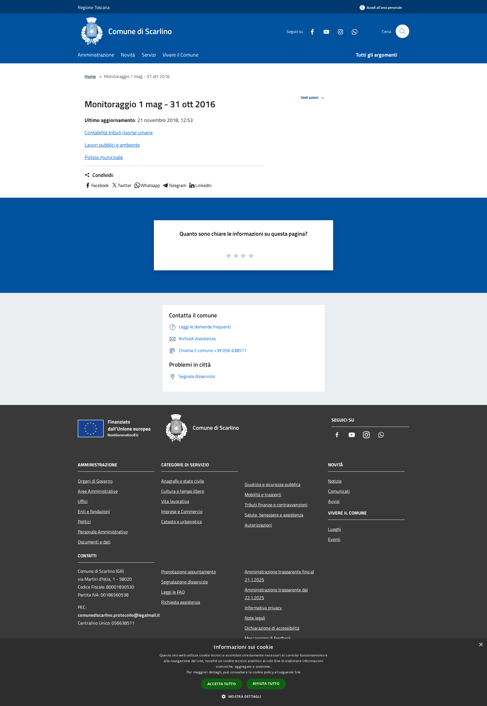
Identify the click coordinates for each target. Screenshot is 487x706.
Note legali (255, 617)
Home (90, 76)
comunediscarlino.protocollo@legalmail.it (119, 615)
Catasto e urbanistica (181, 521)
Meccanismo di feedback (268, 638)
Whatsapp (150, 185)
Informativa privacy (263, 607)
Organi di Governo (95, 481)
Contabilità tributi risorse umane (119, 132)
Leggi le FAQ (173, 592)
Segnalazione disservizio (184, 581)
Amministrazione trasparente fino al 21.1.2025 (279, 575)
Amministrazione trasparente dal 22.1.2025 (276, 593)
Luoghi (334, 529)
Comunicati (339, 491)
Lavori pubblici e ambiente (112, 145)
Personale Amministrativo (103, 531)
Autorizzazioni (258, 525)
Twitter (125, 185)
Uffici (83, 501)
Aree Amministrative (98, 491)
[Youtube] (324, 31)
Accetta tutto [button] (221, 683)
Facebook (100, 185)
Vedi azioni (310, 97)
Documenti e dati (94, 541)
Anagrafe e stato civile (182, 481)
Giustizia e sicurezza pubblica (272, 484)
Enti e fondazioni (94, 511)
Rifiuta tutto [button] (266, 683)
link (297, 672)
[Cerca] (402, 31)
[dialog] (243, 672)
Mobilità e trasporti (263, 494)
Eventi (334, 539)
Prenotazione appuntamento (188, 571)
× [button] (481, 645)
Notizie (335, 481)
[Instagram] (338, 31)
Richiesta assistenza (180, 602)
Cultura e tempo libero (182, 491)
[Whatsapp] (352, 31)
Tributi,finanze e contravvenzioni (276, 504)
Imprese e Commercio (181, 511)
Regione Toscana (94, 7)
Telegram (177, 185)
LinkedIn (203, 185)
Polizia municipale (104, 157)
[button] (243, 696)
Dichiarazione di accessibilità (272, 628)
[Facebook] (310, 31)
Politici (84, 521)
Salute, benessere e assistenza (274, 514)
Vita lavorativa (175, 501)
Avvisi (334, 501)
